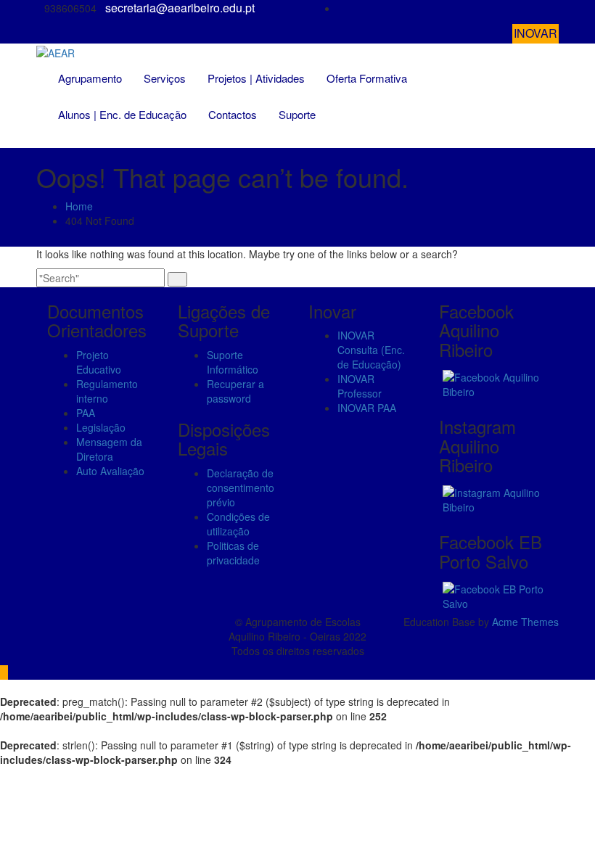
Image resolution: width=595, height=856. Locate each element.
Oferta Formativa (367, 78)
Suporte (297, 114)
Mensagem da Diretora (109, 449)
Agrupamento (90, 78)
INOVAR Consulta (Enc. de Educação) (371, 349)
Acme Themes (525, 621)
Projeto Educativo (98, 361)
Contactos (232, 114)
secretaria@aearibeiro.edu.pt (180, 8)
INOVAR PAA (366, 407)
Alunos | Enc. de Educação (122, 114)
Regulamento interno (107, 391)
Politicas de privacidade (233, 552)
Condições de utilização (238, 523)
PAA (85, 413)
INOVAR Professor (359, 385)
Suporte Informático (232, 361)
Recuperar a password (235, 391)
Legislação (101, 427)
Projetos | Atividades (256, 78)
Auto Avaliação (110, 471)
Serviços (165, 78)
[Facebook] (554, 8)
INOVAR (535, 33)
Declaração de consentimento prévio (240, 487)
